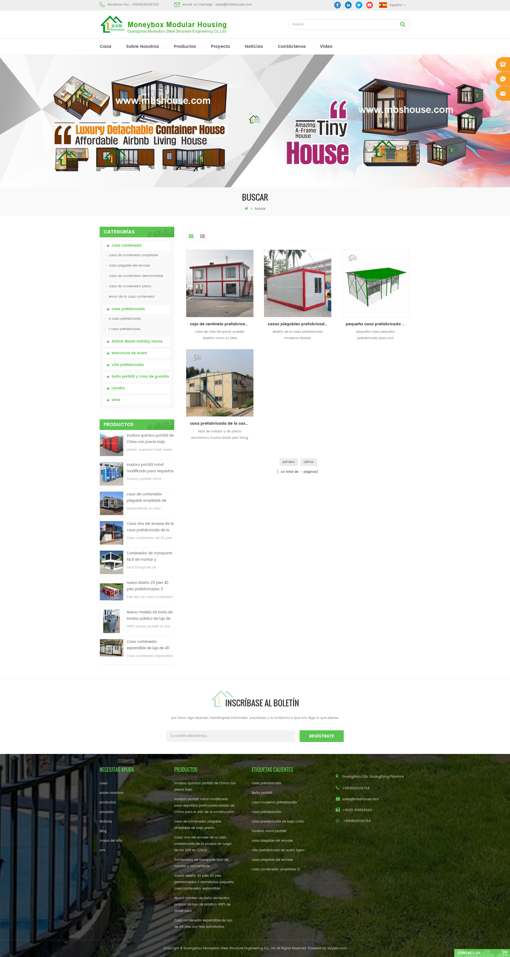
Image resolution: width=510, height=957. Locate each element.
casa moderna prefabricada (274, 802)
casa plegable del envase (129, 265)
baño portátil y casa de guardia (140, 377)
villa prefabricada (128, 365)
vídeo (326, 46)
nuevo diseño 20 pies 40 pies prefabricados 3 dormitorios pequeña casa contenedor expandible (150, 586)
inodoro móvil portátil (269, 831)
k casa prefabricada (125, 318)
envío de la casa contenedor (132, 296)
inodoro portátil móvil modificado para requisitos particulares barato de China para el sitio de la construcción (150, 468)
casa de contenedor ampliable (133, 255)
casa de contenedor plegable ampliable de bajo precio (146, 498)
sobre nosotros (142, 46)
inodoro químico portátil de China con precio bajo (150, 439)
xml (102, 850)
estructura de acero (129, 353)
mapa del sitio (111, 840)
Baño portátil (262, 792)
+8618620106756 (145, 4)
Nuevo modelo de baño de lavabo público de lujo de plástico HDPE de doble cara (150, 616)
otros (116, 400)
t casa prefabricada (124, 329)
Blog (103, 831)
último (309, 462)
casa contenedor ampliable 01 (276, 869)
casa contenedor (127, 245)
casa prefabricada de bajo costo (278, 821)
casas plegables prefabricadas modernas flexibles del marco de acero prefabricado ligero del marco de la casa (300, 324)
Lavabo (118, 388)
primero (289, 462)
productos (185, 46)
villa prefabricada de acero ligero (278, 850)
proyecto (220, 46)
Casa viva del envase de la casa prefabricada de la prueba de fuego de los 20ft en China (150, 527)
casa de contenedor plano (130, 286)
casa (105, 46)
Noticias (254, 46)
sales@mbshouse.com (233, 4)
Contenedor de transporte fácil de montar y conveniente (149, 557)
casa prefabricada (128, 309)
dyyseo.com (337, 948)
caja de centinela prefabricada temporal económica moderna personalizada (222, 324)
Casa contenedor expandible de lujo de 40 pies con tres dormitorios (148, 645)
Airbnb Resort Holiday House (137, 341)
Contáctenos (292, 46)
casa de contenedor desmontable (136, 276)
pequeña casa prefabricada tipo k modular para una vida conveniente (377, 324)
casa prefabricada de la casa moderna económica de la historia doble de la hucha (222, 423)
